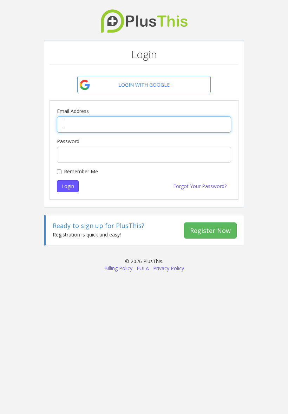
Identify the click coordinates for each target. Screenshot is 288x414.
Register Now (210, 230)
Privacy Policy (168, 268)
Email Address (73, 111)
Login (67, 186)
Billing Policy (118, 268)
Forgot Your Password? (200, 186)
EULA (143, 268)
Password (68, 141)
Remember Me (81, 171)
